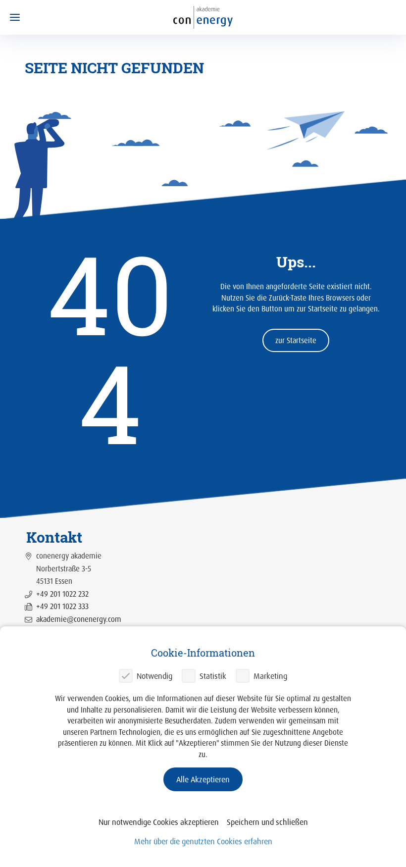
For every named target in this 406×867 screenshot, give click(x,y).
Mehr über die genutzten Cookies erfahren (203, 841)
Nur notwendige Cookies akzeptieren (159, 822)
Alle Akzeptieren (203, 779)
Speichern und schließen (267, 822)
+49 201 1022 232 (62, 594)
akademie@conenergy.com (78, 619)
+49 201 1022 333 (62, 606)
